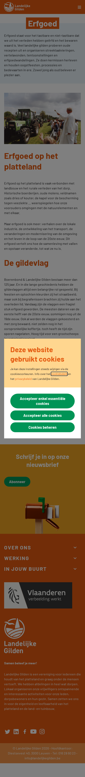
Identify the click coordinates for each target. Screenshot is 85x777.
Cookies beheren (42, 427)
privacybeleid (23, 378)
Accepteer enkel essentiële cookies (42, 401)
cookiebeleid (59, 374)
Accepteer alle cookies (42, 415)
